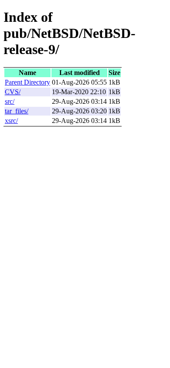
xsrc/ (11, 120)
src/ (9, 101)
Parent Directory (27, 82)
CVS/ (12, 91)
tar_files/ (16, 111)
